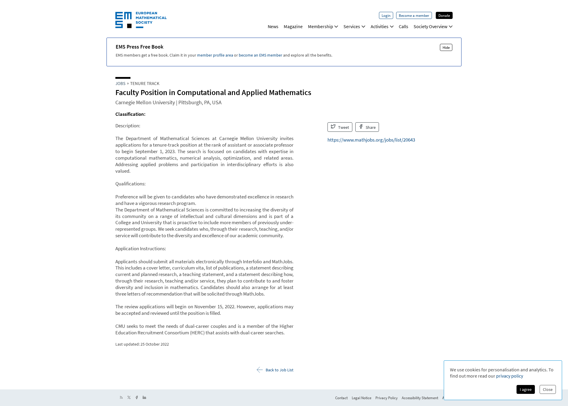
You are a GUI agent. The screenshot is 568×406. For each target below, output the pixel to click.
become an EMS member (260, 55)
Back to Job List (279, 370)
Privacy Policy (386, 397)
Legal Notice (361, 397)
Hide (446, 47)
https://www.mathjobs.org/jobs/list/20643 (371, 140)
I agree (526, 389)
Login (386, 15)
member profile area (215, 55)
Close (548, 389)
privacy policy (509, 376)
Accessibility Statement (420, 397)
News (273, 26)
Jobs (120, 83)
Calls (403, 26)
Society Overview (430, 26)
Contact (341, 397)
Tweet (343, 127)
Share (370, 127)
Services (351, 26)
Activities (379, 26)
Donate (444, 15)
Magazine (293, 26)
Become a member (414, 15)
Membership (320, 26)
